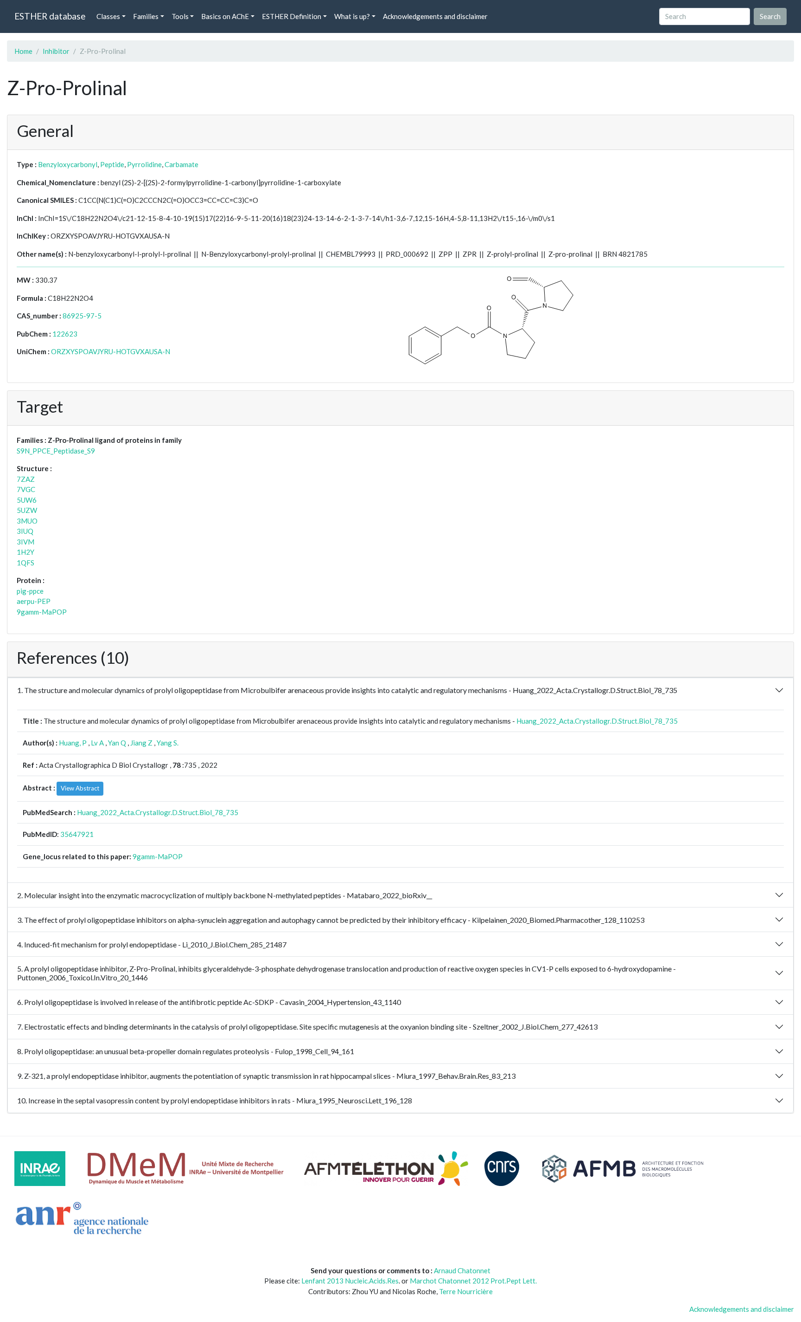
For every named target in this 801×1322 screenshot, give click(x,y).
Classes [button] (108, 16)
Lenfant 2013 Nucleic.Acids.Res (350, 1281)
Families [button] (146, 16)
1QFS (25, 562)
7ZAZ (26, 479)
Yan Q (117, 743)
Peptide (112, 164)
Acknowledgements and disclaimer (435, 16)
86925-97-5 (82, 315)
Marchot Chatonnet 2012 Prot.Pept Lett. (473, 1281)
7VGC (26, 489)
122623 (64, 334)
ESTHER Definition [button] (291, 16)
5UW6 (27, 500)
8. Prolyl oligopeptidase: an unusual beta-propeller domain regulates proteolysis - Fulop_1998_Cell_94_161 (185, 1051)
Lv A (97, 743)
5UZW (27, 510)
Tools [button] (180, 16)
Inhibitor (56, 51)
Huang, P (73, 743)
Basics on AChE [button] (225, 16)
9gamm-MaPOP (42, 612)
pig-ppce (30, 591)
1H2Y (25, 552)
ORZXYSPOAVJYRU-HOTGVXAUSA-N (110, 351)
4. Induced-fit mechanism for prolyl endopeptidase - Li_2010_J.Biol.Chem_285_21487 (151, 944)
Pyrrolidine (144, 164)
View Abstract (80, 788)
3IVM (25, 542)
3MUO (27, 521)
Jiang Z (141, 743)
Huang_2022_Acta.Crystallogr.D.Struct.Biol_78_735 (597, 721)
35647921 (77, 834)
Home (23, 51)
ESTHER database (49, 16)
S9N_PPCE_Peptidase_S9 (56, 451)
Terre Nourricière (466, 1291)
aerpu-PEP (34, 601)
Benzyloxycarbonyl (67, 164)
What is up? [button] (352, 16)
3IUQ (25, 531)
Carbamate (181, 164)
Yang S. (167, 743)
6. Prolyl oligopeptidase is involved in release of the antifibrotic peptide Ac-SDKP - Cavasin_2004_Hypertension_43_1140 (209, 1002)
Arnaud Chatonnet (462, 1270)
